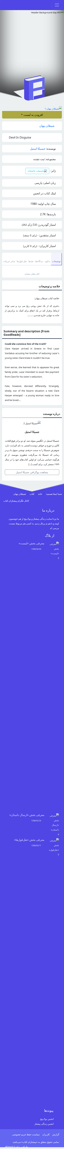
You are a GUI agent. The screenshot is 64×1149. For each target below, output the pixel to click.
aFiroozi (9, 1146)
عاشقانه (32, 170)
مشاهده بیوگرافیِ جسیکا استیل (32, 472)
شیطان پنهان (47, 126)
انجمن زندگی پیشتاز (44, 1123)
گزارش (55, 1134)
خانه (40, 494)
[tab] (56, 259)
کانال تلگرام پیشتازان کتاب (16, 500)
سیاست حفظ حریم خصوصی (26, 1134)
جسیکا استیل (37, 149)
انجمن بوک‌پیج (47, 1119)
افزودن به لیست (33, 115)
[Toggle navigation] (57, 5)
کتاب (32, 494)
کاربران (46, 1134)
